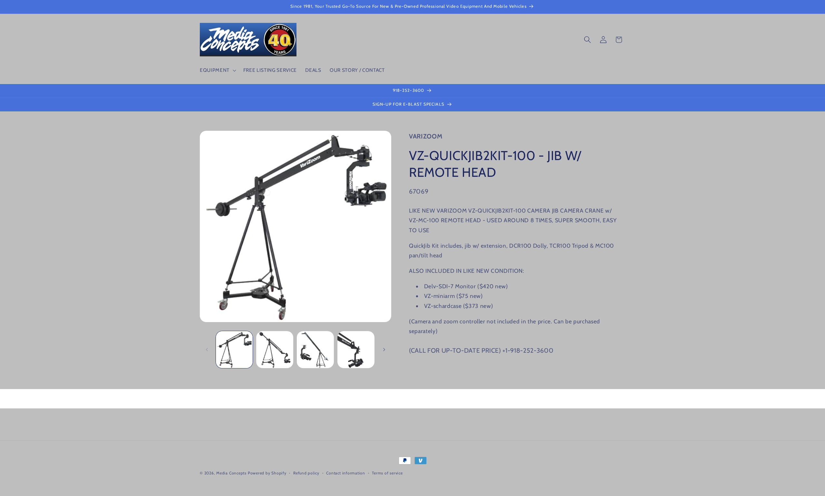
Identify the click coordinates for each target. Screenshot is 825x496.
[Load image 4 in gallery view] (355, 349)
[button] (217, 70)
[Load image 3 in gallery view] (315, 349)
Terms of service (387, 473)
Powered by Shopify (267, 473)
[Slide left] (207, 349)
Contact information (345, 473)
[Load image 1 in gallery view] (234, 349)
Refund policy (306, 473)
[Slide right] (384, 349)
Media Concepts (231, 473)
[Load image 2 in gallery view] (274, 349)
